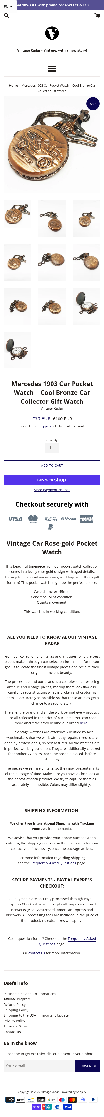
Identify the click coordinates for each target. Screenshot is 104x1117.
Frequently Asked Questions (53, 863)
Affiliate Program (17, 999)
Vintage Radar (50, 1092)
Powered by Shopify (73, 1092)
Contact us (12, 1031)
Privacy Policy (14, 1020)
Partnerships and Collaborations (30, 993)
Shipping (45, 426)
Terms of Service (17, 1026)
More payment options (52, 489)
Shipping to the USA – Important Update (36, 1015)
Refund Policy (15, 1004)
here (83, 723)
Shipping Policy (16, 1010)
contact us (36, 953)
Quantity (52, 440)
